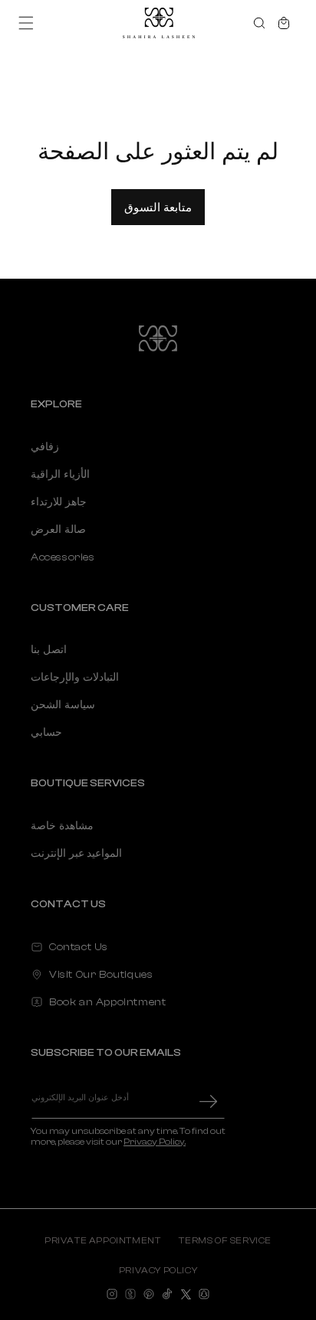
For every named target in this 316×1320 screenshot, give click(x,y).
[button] (26, 23)
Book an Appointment (107, 1002)
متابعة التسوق (158, 207)
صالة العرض (58, 530)
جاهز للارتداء (59, 502)
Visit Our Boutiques (101, 975)
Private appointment (102, 1240)
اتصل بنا (49, 650)
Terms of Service (225, 1240)
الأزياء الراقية (60, 475)
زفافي (45, 447)
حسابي (46, 733)
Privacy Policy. (154, 1141)
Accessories (63, 557)
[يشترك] (208, 1101)
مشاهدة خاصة (62, 826)
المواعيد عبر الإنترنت (76, 854)
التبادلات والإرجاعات (75, 677)
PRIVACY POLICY (158, 1270)
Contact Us (78, 947)
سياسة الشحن (63, 705)
